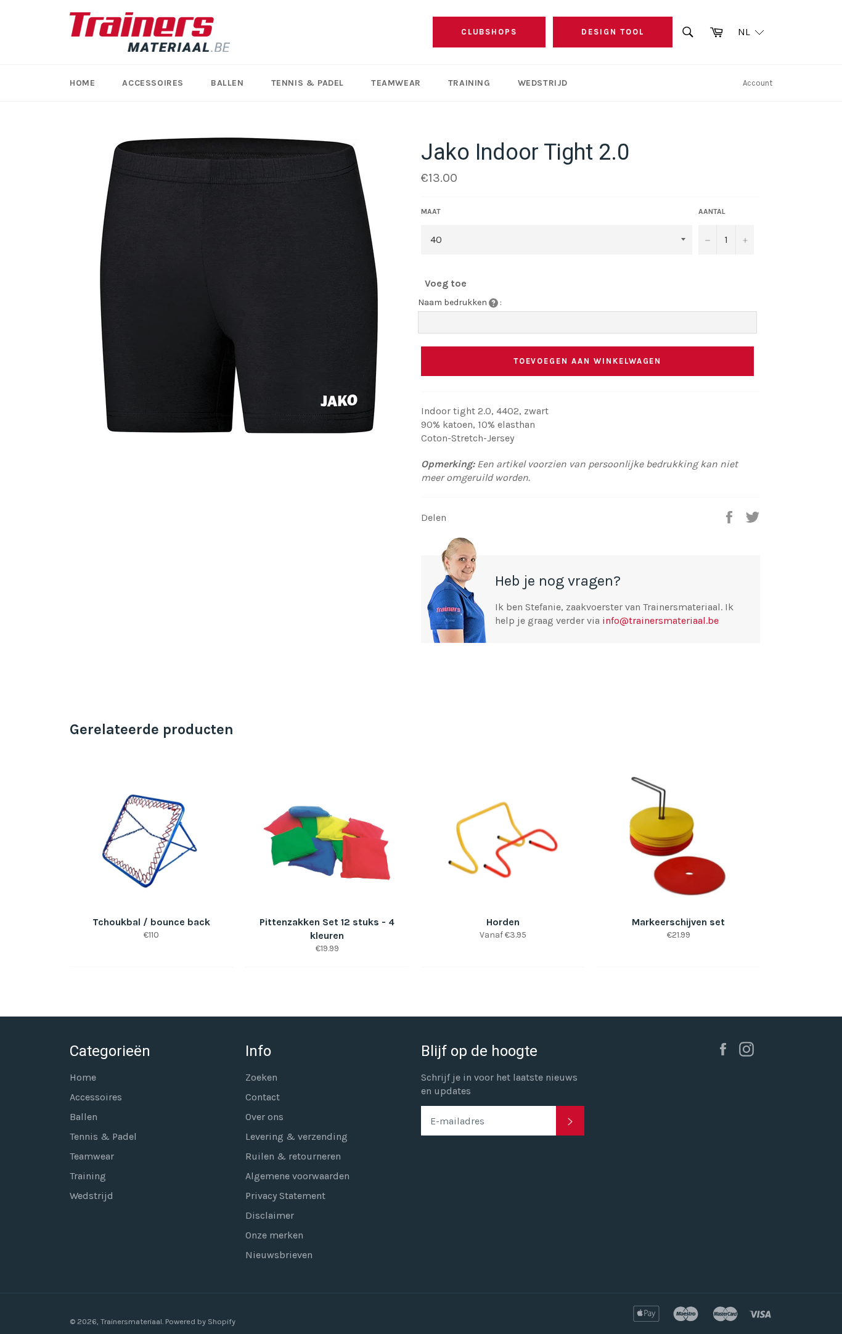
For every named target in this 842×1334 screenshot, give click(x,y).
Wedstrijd (543, 83)
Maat (431, 211)
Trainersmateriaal (131, 1321)
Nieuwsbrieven (279, 1255)
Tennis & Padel (307, 83)
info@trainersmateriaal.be (660, 620)
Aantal (712, 211)
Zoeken (261, 1077)
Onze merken (274, 1235)
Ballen (227, 83)
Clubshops (489, 31)
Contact (262, 1097)
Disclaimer (269, 1215)
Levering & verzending (296, 1136)
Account (757, 83)
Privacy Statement (285, 1195)
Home (82, 83)
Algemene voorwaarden (297, 1176)
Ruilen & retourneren (293, 1156)
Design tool (612, 31)
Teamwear (396, 83)
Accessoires (153, 83)
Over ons (264, 1117)
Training (469, 83)
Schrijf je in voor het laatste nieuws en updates (499, 1084)
